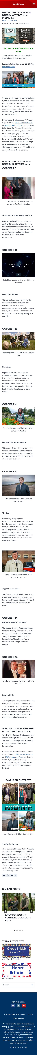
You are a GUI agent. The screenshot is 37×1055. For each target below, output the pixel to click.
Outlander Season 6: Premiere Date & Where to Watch (18, 918)
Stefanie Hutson (9, 23)
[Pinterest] (24, 1005)
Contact (30, 1014)
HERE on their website (23, 123)
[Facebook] (13, 1005)
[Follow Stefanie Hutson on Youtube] (11, 875)
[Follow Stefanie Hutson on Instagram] (8, 875)
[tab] (14, 930)
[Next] (31, 911)
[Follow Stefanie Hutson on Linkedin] (15, 875)
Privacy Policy (18, 1018)
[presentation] (18, 902)
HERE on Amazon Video (13, 125)
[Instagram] (18, 1005)
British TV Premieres (9, 20)
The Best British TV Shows (14, 1014)
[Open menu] (33, 4)
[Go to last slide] (5, 911)
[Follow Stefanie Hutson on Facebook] (4, 875)
